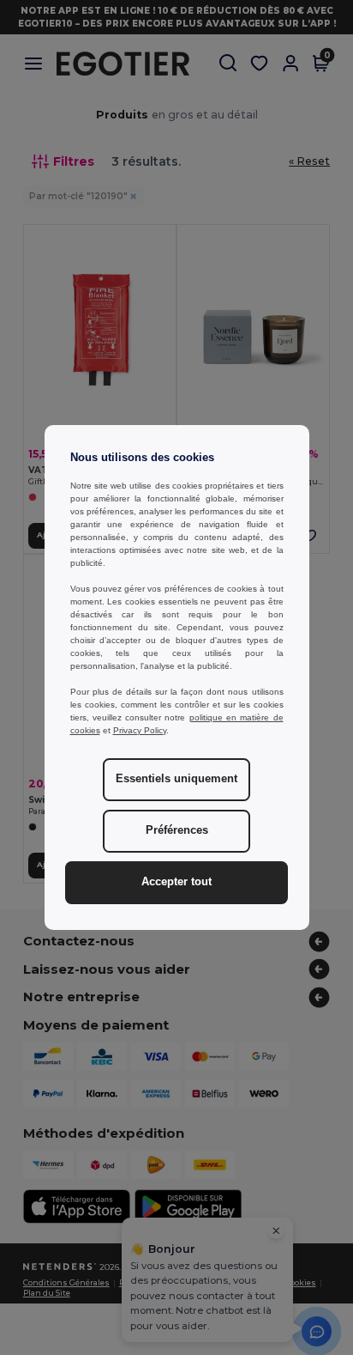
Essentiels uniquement (176, 779)
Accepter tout (176, 882)
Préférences (177, 830)
